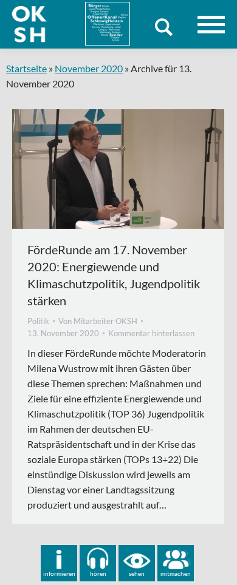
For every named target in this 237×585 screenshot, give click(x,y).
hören (98, 573)
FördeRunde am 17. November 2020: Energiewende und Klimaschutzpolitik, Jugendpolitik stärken (113, 275)
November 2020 (89, 68)
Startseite (26, 68)
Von (97, 321)
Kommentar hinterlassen (151, 333)
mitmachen (175, 573)
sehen (137, 573)
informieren (59, 573)
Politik (38, 321)
